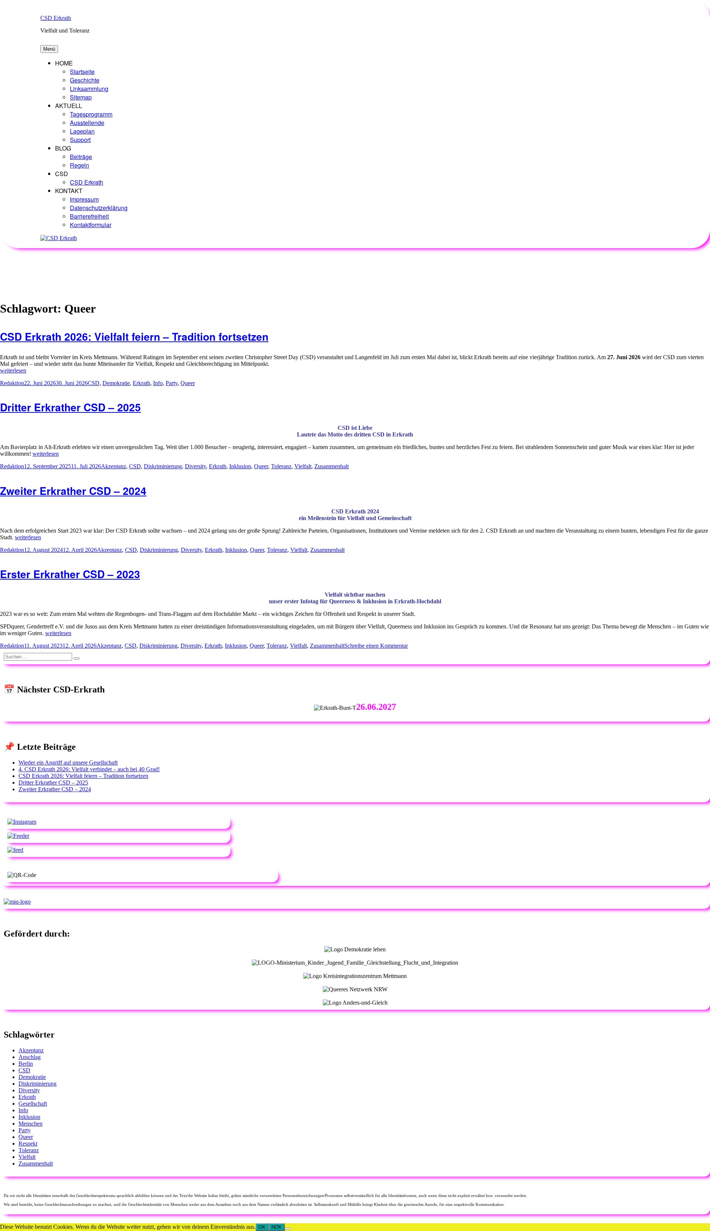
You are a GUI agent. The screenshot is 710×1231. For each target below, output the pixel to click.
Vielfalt (302, 466)
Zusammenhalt (331, 466)
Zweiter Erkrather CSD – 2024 (73, 490)
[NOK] (288, 1229)
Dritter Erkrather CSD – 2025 (70, 407)
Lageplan (82, 131)
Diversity (195, 466)
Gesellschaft (32, 1103)
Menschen (30, 1123)
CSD (93, 383)
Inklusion (240, 466)
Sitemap (81, 97)
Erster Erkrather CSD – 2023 (70, 573)
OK (262, 1227)
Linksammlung (89, 88)
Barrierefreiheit (89, 216)
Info (158, 383)
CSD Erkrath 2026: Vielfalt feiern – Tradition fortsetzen (134, 336)
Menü (49, 49)
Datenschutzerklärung (99, 207)
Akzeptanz (113, 466)
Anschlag (29, 1057)
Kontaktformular (90, 224)
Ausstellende (87, 122)
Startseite (82, 71)
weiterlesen (13, 370)
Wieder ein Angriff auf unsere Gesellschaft (68, 762)
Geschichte (84, 80)
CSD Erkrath (55, 18)
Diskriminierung (163, 466)
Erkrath (141, 383)
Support (80, 139)
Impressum (84, 199)
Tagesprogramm (91, 114)
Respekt (27, 1143)
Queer (187, 383)
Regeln (79, 165)
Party (172, 383)
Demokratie (116, 383)
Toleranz (281, 466)
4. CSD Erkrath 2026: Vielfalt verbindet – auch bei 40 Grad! (89, 769)
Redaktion (12, 383)
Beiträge (81, 156)
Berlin (25, 1063)
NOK (276, 1227)
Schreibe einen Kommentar (376, 646)
